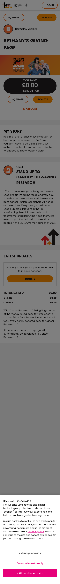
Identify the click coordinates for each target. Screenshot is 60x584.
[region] (30, 539)
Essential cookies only (30, 563)
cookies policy (36, 531)
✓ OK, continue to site (30, 573)
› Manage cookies (30, 553)
